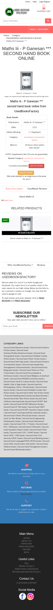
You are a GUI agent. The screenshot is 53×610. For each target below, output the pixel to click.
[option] (26, 236)
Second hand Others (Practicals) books (21, 416)
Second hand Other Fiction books (31, 359)
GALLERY (26, 549)
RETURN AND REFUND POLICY (26, 572)
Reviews (41, 265)
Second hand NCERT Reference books (27, 404)
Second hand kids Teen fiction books (19, 399)
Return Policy (26, 494)
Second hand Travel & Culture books (19, 382)
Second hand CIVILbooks (30, 427)
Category (16, 35)
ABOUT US (26, 541)
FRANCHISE (26, 544)
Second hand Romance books (16, 348)
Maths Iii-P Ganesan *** (16, 41)
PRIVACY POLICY (26, 566)
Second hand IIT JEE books (15, 407)
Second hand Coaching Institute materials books (26, 413)
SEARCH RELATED (27, 233)
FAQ (26, 563)
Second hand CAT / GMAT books (24, 433)
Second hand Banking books (36, 438)
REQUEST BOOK (25, 173)
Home (27, 2)
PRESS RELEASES (26, 547)
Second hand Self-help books (16, 362)
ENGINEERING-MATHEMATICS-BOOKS (24, 38)
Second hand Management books (32, 447)
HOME (27, 538)
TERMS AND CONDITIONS (26, 569)
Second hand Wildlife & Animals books (27, 379)
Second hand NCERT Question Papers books (29, 410)
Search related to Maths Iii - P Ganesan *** (26, 238)
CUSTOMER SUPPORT (26, 583)
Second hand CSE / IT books (22, 424)
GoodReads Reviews (37, 189)
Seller (35, 2)
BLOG (26, 552)
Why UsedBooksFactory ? (20, 265)
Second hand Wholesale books (17, 450)
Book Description (14, 189)
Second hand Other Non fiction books (32, 393)
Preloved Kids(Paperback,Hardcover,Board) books (26, 396)
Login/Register (44, 2)
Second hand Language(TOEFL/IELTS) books (23, 441)
